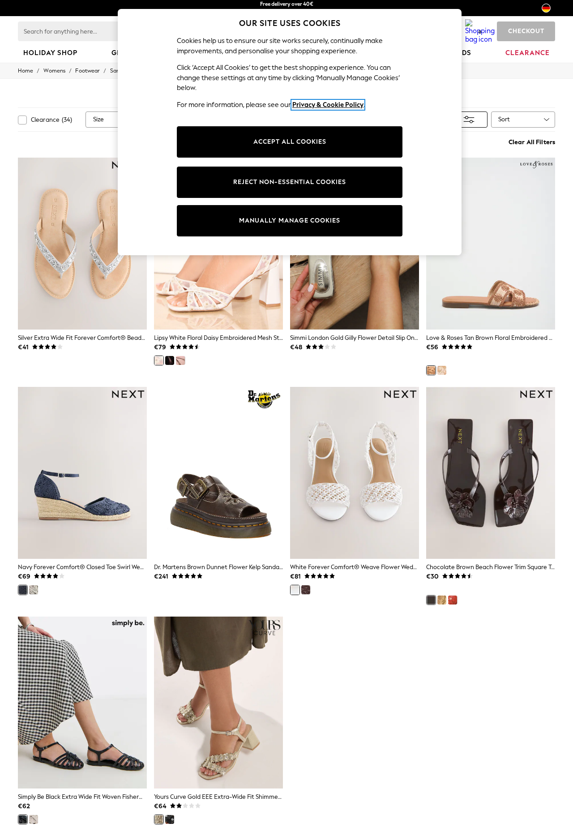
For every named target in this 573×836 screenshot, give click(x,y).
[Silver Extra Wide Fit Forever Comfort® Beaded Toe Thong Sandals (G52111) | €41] (82, 244)
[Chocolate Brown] (305, 589)
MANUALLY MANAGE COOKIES (289, 220)
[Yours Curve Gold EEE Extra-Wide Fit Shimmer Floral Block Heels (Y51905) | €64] (218, 703)
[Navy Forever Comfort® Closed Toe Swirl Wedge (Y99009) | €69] (82, 473)
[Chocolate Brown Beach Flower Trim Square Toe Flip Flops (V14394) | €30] (490, 473)
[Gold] (158, 819)
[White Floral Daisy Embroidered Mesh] (158, 360)
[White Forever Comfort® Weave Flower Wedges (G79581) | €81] (354, 473)
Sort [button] (504, 119)
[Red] (452, 600)
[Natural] (33, 819)
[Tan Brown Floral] (431, 370)
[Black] (169, 360)
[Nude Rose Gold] (180, 360)
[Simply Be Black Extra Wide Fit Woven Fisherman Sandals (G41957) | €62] (82, 703)
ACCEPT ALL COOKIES (289, 142)
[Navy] (22, 589)
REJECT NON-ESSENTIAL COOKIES (289, 182)
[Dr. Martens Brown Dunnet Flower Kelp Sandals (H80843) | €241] (218, 473)
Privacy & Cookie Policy (327, 105)
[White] (295, 589)
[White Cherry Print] (441, 370)
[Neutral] (441, 600)
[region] (290, 132)
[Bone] (33, 589)
